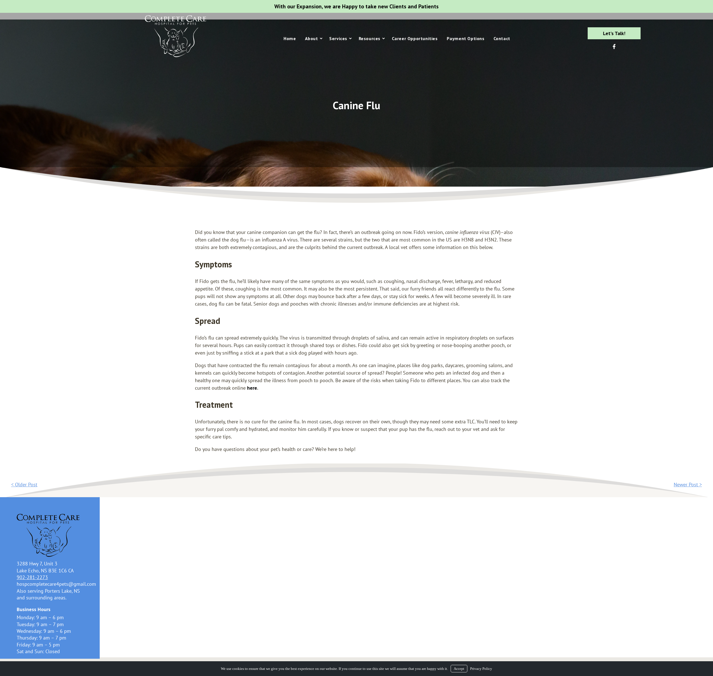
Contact (502, 38)
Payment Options (466, 38)
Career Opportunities (415, 38)
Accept (459, 669)
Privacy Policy (481, 669)
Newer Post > (688, 484)
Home (290, 38)
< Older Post (24, 484)
